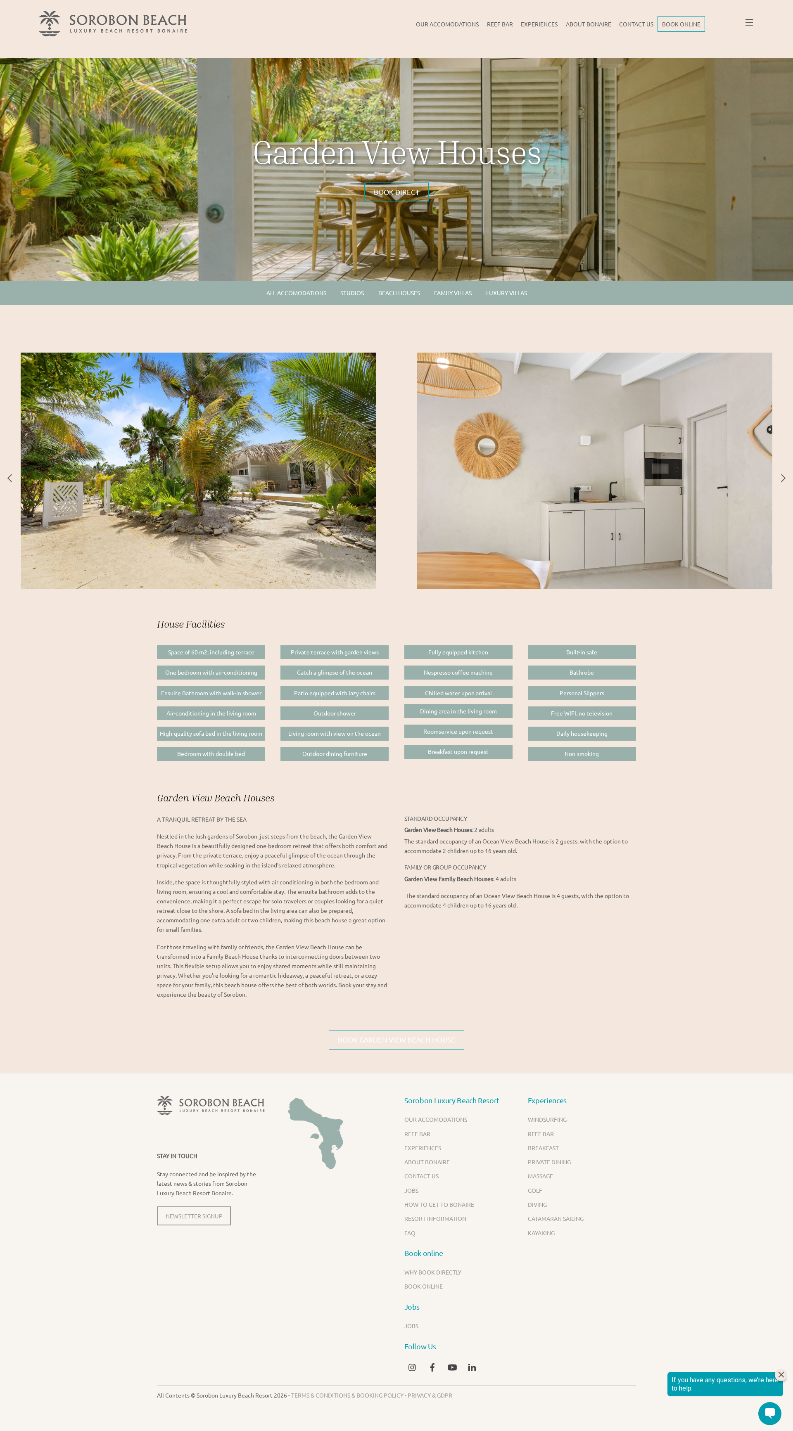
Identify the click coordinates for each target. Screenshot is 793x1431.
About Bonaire (588, 24)
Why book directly (432, 1272)
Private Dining (549, 1162)
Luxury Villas (506, 292)
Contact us (636, 24)
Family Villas (453, 292)
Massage (540, 1176)
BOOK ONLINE (681, 24)
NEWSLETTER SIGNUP (194, 1216)
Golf (535, 1190)
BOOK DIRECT (397, 191)
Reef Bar (500, 24)
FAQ (409, 1233)
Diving (537, 1204)
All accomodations (296, 292)
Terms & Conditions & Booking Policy (347, 1395)
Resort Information (435, 1218)
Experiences (539, 24)
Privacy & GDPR (430, 1395)
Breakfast (543, 1147)
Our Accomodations (447, 24)
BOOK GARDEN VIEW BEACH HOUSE (396, 1039)
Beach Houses (399, 292)
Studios (352, 292)
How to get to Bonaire (439, 1204)
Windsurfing (547, 1119)
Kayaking (541, 1233)
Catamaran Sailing (556, 1218)
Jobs (411, 1190)
